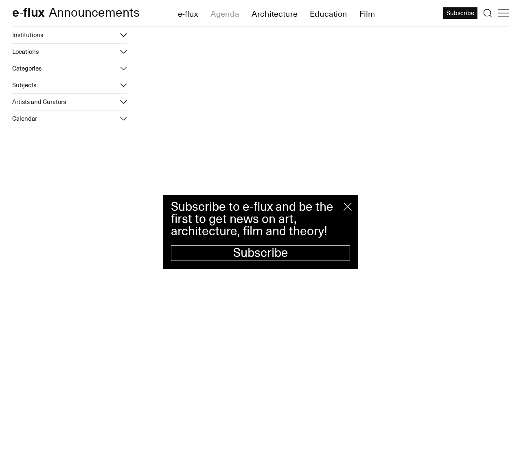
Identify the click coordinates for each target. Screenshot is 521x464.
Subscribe (260, 253)
